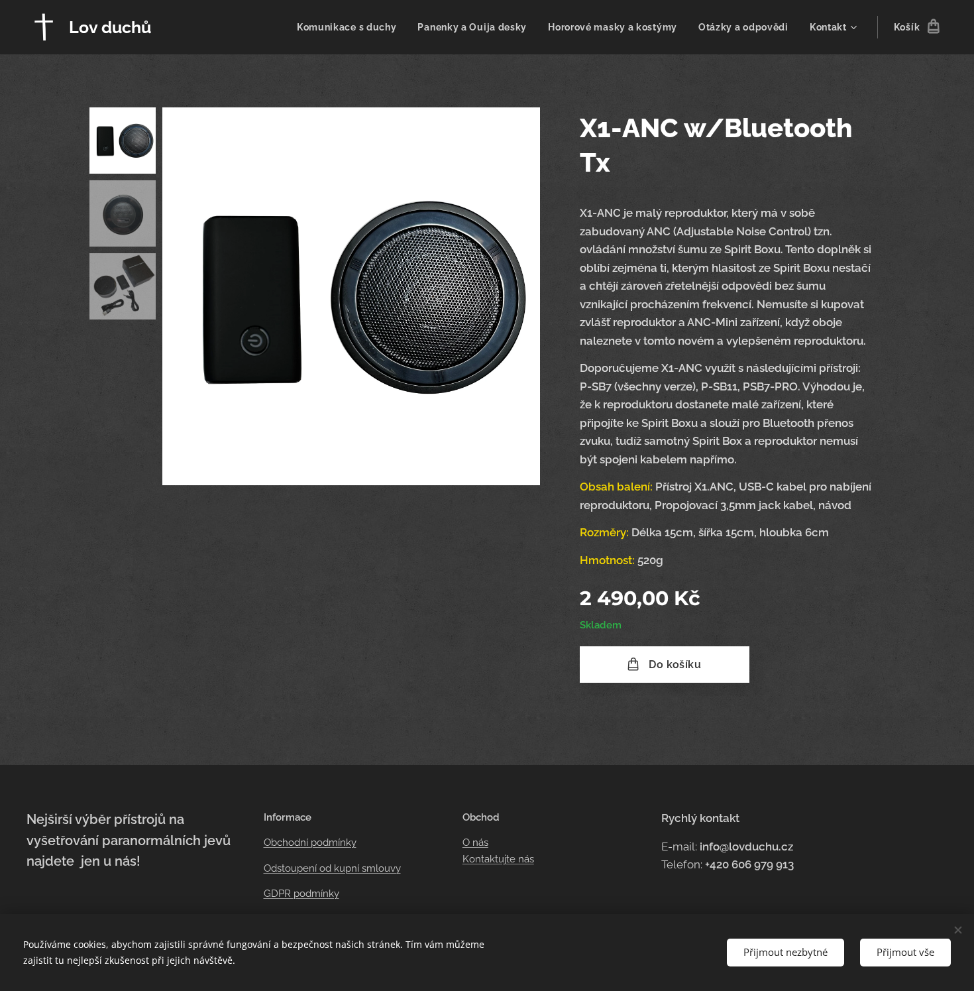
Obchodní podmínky (310, 842)
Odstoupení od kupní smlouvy (332, 868)
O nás (475, 842)
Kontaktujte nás (498, 859)
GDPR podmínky (301, 894)
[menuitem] (350, 27)
